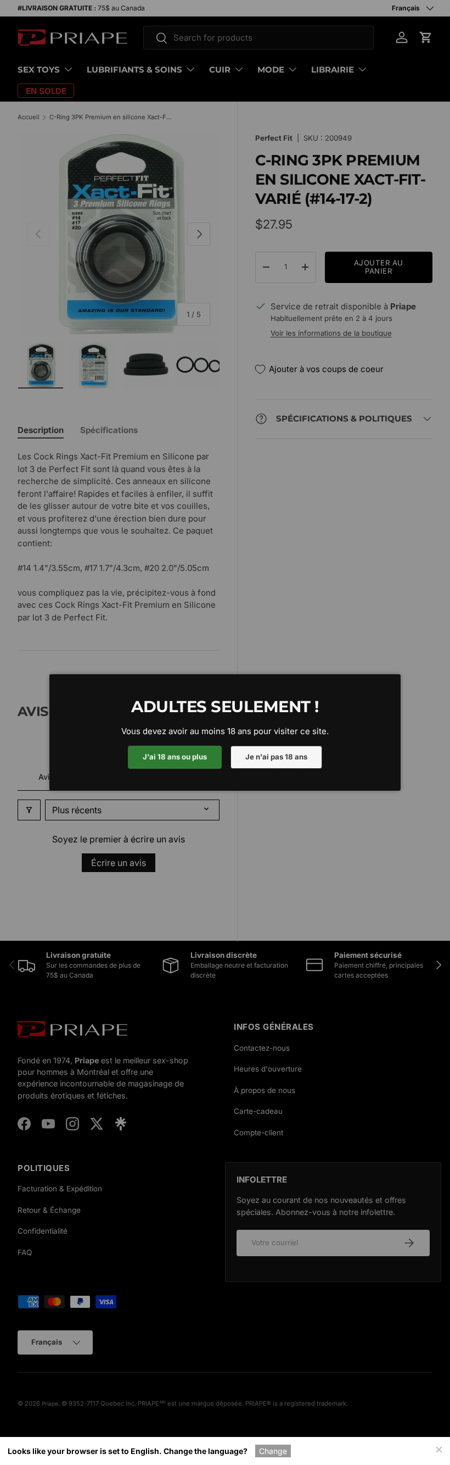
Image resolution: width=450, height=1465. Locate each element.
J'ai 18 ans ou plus (175, 756)
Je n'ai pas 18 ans (276, 756)
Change (273, 1451)
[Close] (438, 1448)
